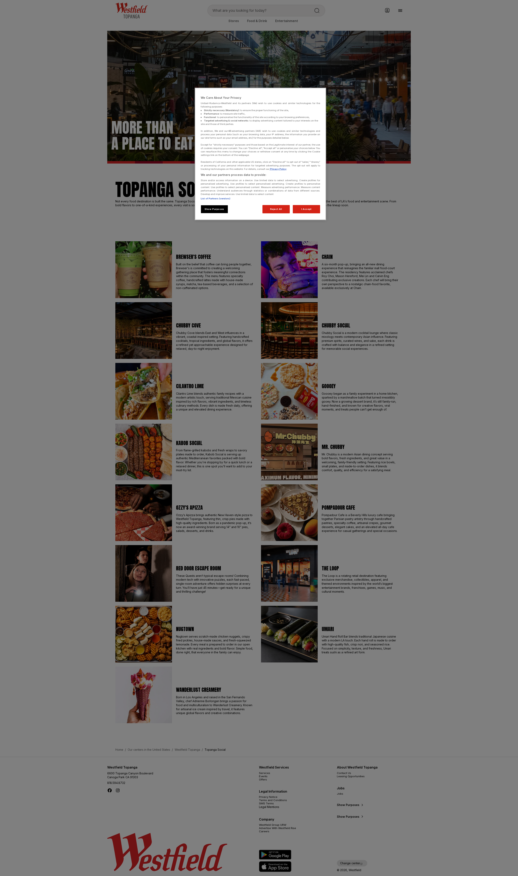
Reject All (276, 209)
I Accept (306, 209)
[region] (260, 154)
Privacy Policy (278, 169)
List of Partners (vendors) (215, 198)
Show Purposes (214, 209)
